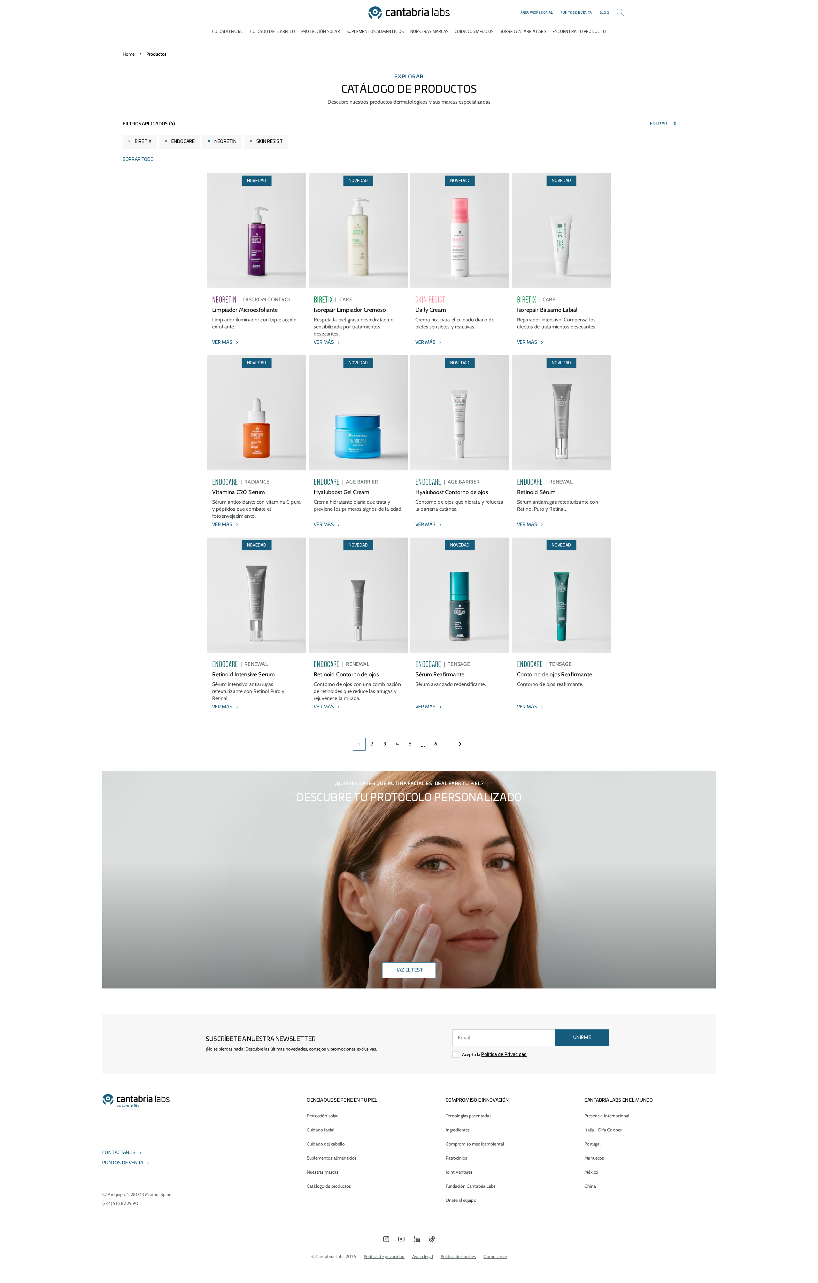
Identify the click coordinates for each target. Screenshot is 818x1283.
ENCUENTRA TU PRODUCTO (579, 32)
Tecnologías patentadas (468, 1116)
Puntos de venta (576, 12)
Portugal (592, 1144)
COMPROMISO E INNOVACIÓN (477, 1100)
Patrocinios (456, 1158)
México (591, 1172)
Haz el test (409, 970)
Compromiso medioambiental (475, 1144)
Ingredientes (458, 1130)
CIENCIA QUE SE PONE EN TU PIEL (342, 1100)
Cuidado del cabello (272, 32)
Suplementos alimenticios (375, 32)
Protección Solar (320, 32)
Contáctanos (118, 1153)
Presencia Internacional (606, 1116)
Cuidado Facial (228, 32)
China (590, 1186)
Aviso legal (422, 1256)
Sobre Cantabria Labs (523, 32)
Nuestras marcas (429, 32)
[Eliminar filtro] (129, 141)
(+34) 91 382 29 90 (120, 1203)
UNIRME (582, 1037)
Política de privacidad (384, 1256)
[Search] (620, 12)
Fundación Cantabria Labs (471, 1186)
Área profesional (537, 12)
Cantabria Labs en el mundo (618, 1100)
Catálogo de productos (329, 1186)
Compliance (494, 1256)
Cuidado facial (320, 1130)
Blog (604, 12)
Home (129, 54)
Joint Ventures (459, 1172)
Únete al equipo (461, 1200)
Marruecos (594, 1158)
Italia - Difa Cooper (602, 1130)
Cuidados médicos (474, 32)
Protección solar (322, 1116)
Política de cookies (458, 1256)
